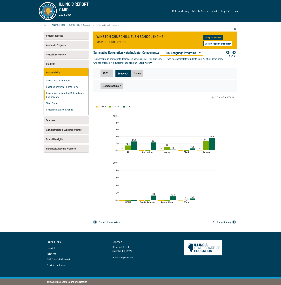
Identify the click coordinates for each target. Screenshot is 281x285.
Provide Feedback (56, 264)
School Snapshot (54, 35)
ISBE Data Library (180, 11)
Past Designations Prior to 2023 (62, 86)
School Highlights (54, 139)
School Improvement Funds (59, 109)
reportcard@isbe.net (122, 257)
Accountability (53, 72)
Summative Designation (58, 80)
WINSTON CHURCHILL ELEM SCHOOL (66, 25)
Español (215, 11)
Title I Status (52, 103)
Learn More (144, 62)
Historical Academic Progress (61, 148)
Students (50, 63)
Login (235, 11)
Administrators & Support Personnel (64, 129)
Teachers (50, 120)
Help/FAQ (225, 11)
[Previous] (228, 52)
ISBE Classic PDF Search (58, 259)
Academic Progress (56, 44)
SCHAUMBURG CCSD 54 (111, 42)
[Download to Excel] (235, 29)
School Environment (56, 54)
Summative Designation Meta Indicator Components (65, 94)
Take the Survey (200, 11)
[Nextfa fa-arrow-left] (234, 52)
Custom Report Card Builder (218, 43)
